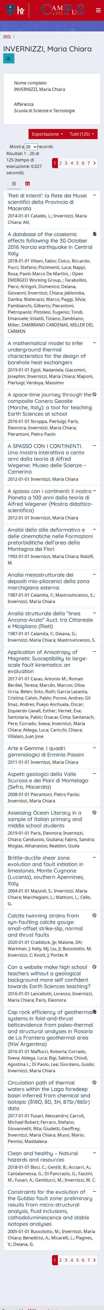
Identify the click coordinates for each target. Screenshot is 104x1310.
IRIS (7, 37)
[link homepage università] (62, 10)
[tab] (14, 183)
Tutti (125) (80, 134)
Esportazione (46, 134)
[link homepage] (16, 10)
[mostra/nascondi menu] (98, 10)
